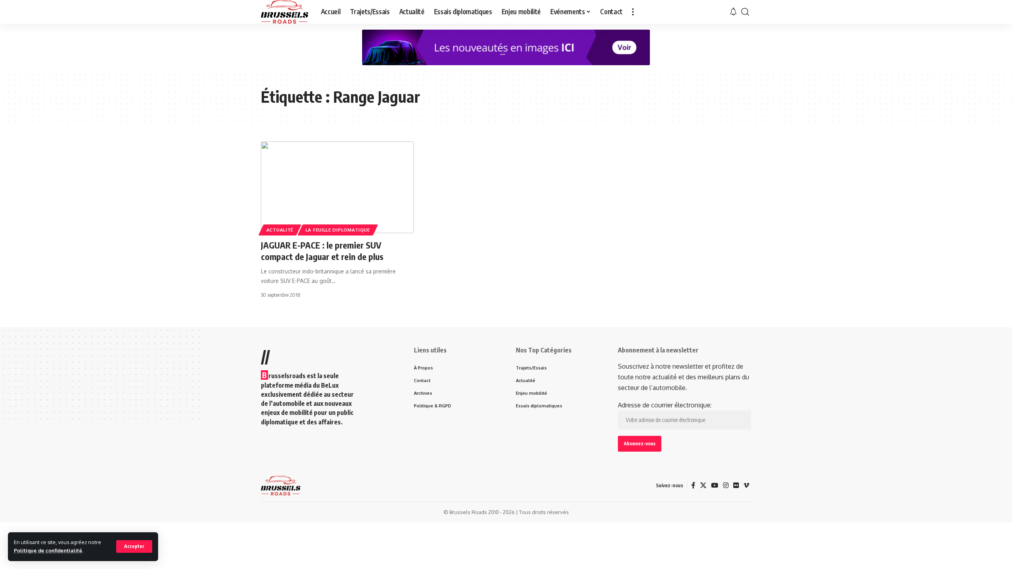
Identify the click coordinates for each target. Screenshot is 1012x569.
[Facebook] (693, 485)
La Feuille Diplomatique (338, 230)
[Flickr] (736, 485)
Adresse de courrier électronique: (665, 405)
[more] (632, 12)
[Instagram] (726, 485)
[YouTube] (714, 485)
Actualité (279, 230)
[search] (745, 12)
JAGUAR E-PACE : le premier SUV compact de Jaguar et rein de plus (322, 250)
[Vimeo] (746, 485)
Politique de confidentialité (48, 550)
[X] (703, 485)
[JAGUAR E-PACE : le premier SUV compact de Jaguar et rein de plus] (337, 187)
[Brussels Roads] (284, 12)
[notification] (733, 12)
